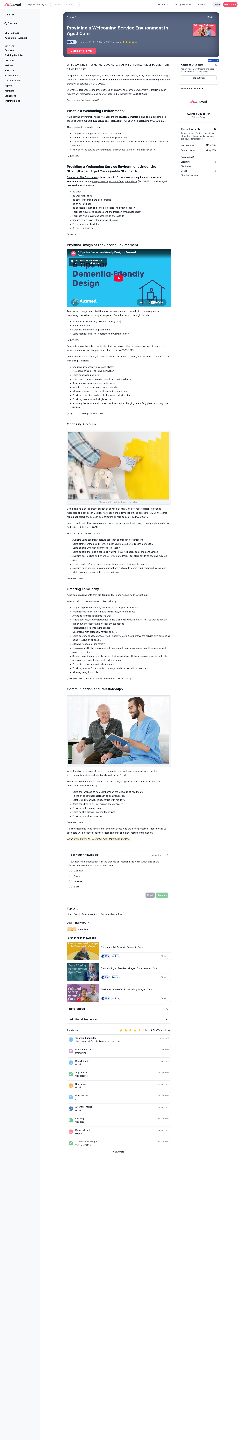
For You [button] (162, 4)
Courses (9, 50)
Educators (10, 70)
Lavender (78, 881)
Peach (77, 876)
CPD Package (11, 32)
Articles (8, 65)
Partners (9, 90)
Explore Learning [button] (36, 4)
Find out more (198, 78)
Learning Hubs (12, 80)
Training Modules (14, 55)
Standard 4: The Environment (82, 177)
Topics (8, 85)
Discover (13, 23)
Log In (217, 4)
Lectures (9, 60)
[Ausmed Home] (12, 4)
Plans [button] (200, 4)
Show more (118, 1151)
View (163, 956)
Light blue (78, 871)
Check (150, 895)
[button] (210, 17)
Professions (11, 75)
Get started (230, 4)
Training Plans (12, 100)
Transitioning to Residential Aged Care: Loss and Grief (102, 838)
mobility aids (85, 333)
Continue (162, 895)
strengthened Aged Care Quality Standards (114, 181)
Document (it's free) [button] (82, 50)
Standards (10, 95)
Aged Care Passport (15, 37)
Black (76, 887)
